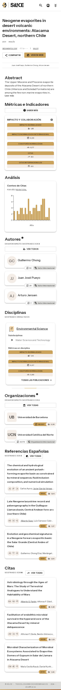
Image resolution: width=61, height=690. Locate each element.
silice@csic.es (30, 687)
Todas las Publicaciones (36, 380)
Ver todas (30, 405)
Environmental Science (32, 328)
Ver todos (30, 249)
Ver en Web (35, 55)
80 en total (21, 190)
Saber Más (30, 110)
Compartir (13, 55)
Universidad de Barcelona (33, 417)
